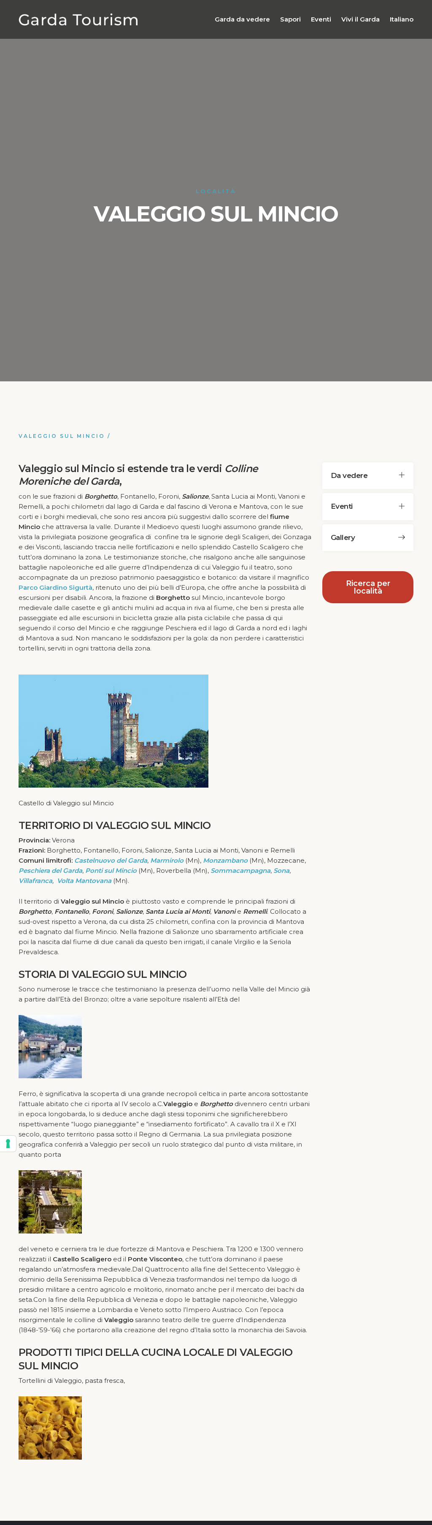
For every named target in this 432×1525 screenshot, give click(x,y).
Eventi (321, 19)
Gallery (343, 537)
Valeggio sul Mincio (62, 436)
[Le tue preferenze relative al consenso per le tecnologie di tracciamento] (8, 1144)
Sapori (290, 19)
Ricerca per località (368, 587)
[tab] (367, 475)
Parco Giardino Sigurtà (55, 587)
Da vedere (349, 475)
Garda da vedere (242, 19)
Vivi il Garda (360, 19)
